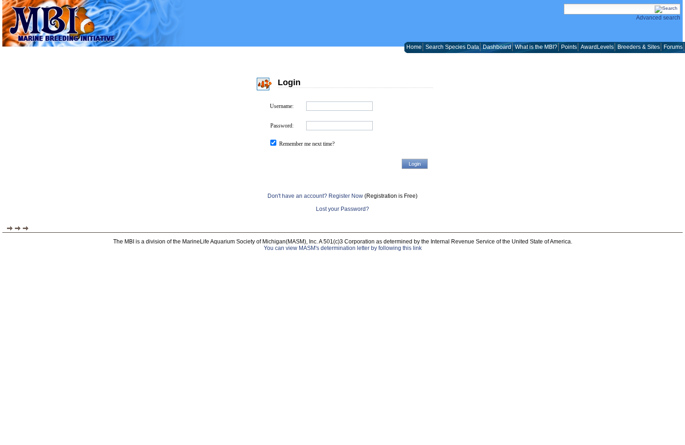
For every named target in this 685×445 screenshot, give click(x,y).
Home (414, 47)
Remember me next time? (307, 144)
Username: (282, 106)
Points (569, 47)
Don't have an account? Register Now (315, 196)
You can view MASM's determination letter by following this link (343, 248)
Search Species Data (452, 47)
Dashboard (497, 47)
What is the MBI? (536, 47)
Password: (282, 125)
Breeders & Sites (638, 47)
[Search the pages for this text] (666, 8)
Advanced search (658, 17)
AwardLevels (597, 47)
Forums (673, 47)
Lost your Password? (342, 209)
